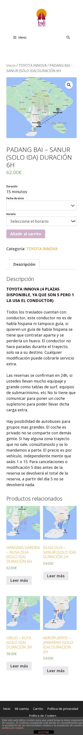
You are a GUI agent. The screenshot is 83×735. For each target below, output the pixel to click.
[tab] (24, 264)
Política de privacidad (62, 708)
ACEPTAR (43, 732)
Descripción (24, 264)
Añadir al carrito (25, 233)
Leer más (19, 580)
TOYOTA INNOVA (33, 65)
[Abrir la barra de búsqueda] (68, 37)
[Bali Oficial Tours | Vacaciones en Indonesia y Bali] (41, 17)
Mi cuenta (22, 708)
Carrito (38, 708)
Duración (11, 186)
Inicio (11, 65)
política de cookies (13, 727)
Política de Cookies (42, 715)
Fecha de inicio (15, 198)
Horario (11, 214)
